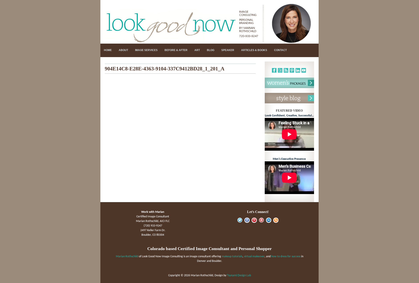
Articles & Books (254, 50)
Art (197, 50)
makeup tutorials (232, 256)
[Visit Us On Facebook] (247, 222)
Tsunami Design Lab (239, 275)
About (123, 50)
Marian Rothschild (127, 256)
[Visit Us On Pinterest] (254, 222)
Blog (210, 50)
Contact (280, 50)
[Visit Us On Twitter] (239, 222)
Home (108, 50)
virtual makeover (254, 256)
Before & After (176, 50)
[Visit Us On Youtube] (261, 222)
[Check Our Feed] (275, 222)
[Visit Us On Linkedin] (268, 222)
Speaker (227, 50)
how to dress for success (286, 256)
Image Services (146, 50)
